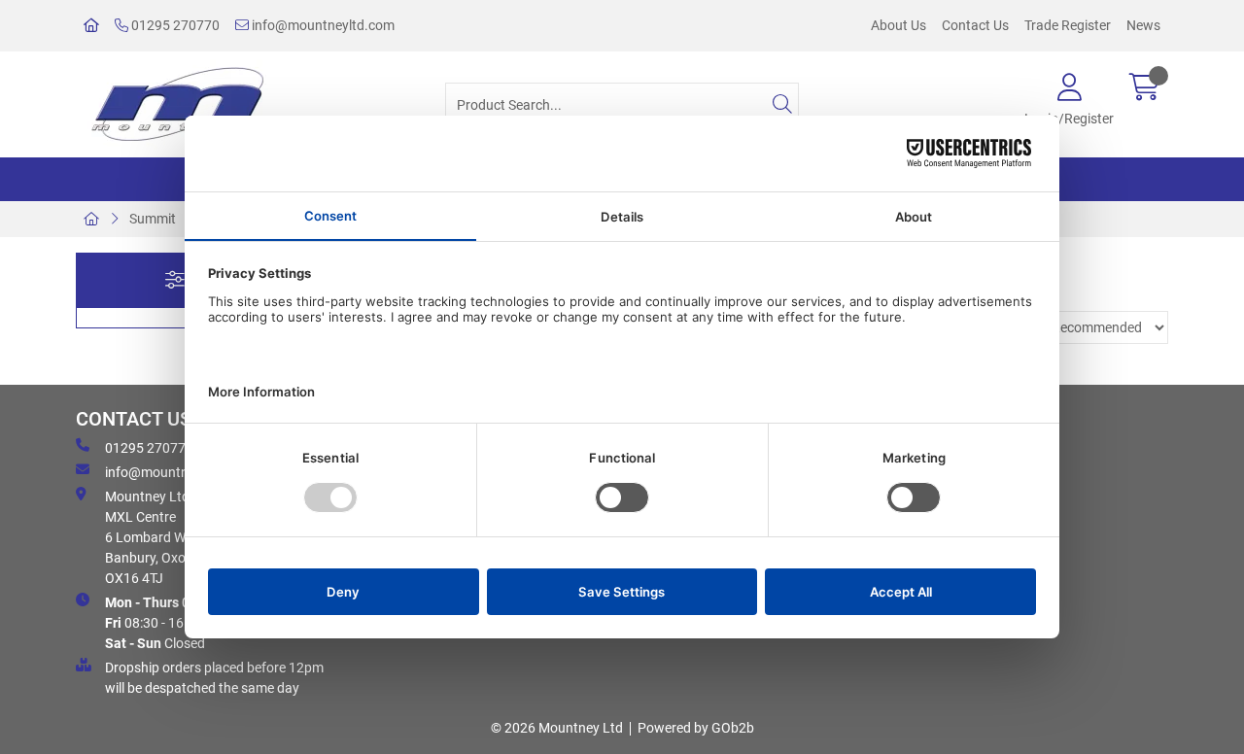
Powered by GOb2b (696, 728)
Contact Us (975, 25)
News (1143, 25)
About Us (898, 25)
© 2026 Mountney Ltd (557, 728)
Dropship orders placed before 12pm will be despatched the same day (214, 678)
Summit (152, 218)
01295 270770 (174, 25)
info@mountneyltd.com (322, 25)
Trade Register (1067, 25)
